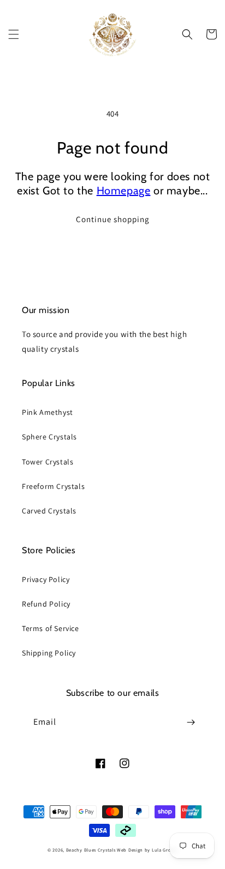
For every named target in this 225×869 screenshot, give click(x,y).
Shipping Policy (49, 653)
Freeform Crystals (53, 486)
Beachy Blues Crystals (91, 850)
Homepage (124, 190)
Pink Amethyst (47, 412)
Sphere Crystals (49, 437)
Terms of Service (50, 628)
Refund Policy (46, 604)
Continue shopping (113, 219)
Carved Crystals (49, 511)
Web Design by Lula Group (147, 850)
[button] (14, 34)
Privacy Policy (45, 579)
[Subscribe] (191, 722)
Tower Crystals (47, 462)
